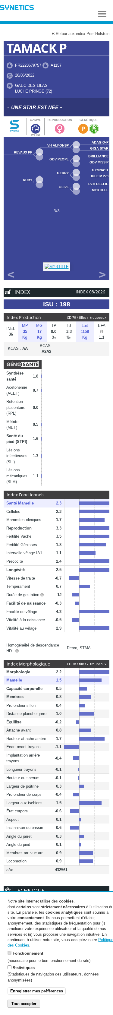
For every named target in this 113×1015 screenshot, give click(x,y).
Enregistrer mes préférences (36, 991)
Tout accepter (23, 1003)
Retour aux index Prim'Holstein (80, 33)
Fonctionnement (28, 953)
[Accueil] (17, 8)
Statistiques (24, 968)
